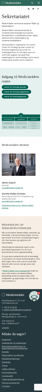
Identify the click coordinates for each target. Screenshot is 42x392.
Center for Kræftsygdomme (15, 96)
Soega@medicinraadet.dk (12, 188)
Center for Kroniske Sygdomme (16, 92)
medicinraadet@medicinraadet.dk (17, 310)
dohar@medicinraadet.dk (12, 201)
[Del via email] (33, 9)
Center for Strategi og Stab (15, 87)
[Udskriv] (28, 9)
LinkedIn (5, 328)
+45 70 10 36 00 (10, 307)
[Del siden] (38, 9)
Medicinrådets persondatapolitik (16, 271)
